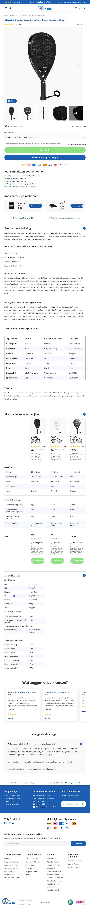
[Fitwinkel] (9, 902)
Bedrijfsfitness (73, 864)
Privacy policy (22, 904)
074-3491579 (40, 804)
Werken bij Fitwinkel (33, 862)
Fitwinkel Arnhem (53, 865)
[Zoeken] (10, 8)
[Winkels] (76, 8)
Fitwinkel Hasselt (53, 890)
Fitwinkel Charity (32, 868)
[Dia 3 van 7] (43, 113)
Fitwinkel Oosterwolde (55, 878)
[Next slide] (83, 206)
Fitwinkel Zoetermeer (54, 881)
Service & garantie (12, 804)
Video (13, 101)
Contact (7, 859)
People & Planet (31, 872)
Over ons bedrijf (32, 859)
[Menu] (5, 8)
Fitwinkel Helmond (54, 874)
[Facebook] (5, 823)
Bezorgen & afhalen (13, 798)
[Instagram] (9, 823)
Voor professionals (75, 861)
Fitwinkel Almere (53, 862)
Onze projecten (74, 867)
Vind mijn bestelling (13, 795)
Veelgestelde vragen (11, 878)
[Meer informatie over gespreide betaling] (85, 126)
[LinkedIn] (13, 823)
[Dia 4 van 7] (60, 113)
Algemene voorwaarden (25, 900)
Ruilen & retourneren (14, 801)
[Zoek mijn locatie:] (72, 8)
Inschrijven (78, 844)
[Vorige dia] (8, 66)
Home (6, 15)
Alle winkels (51, 859)
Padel (12, 15)
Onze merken (31, 865)
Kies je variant (9, 132)
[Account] (80, 8)
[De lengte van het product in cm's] (16, 645)
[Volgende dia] (79, 66)
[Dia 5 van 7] (76, 113)
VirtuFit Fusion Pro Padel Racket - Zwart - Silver (22, 693)
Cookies (30, 904)
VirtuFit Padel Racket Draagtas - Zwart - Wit (64, 203)
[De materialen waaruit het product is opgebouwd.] (16, 477)
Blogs (28, 875)
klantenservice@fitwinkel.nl (46, 807)
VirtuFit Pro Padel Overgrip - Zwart (22, 204)
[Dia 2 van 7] (27, 113)
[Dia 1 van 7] (11, 113)
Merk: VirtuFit (81, 24)
